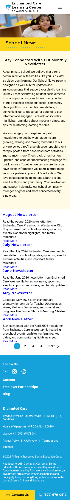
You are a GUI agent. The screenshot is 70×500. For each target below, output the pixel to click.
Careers (9, 380)
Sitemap (8, 446)
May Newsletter (17, 293)
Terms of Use (50, 440)
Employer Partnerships (20, 387)
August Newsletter (20, 215)
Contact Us (20, 494)
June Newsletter (18, 271)
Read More (10, 241)
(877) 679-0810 (55, 494)
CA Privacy (30, 440)
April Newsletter (18, 319)
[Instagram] (14, 371)
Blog (6, 394)
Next (51, 346)
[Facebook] (23, 371)
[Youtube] (5, 371)
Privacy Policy (11, 440)
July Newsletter (17, 245)
